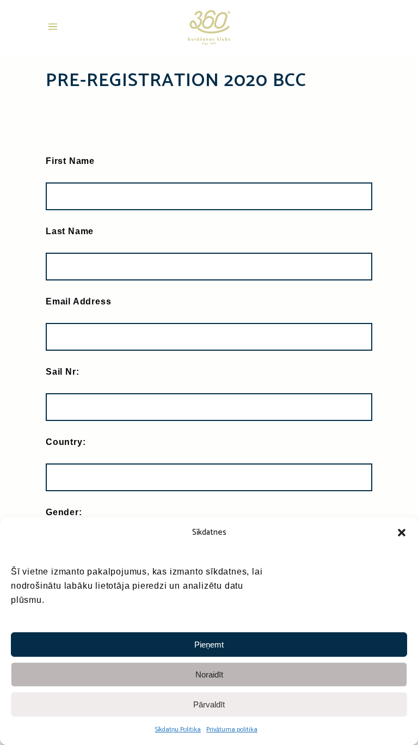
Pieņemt (209, 644)
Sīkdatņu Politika (178, 729)
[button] (401, 532)
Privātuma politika (231, 729)
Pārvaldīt (209, 704)
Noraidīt (209, 674)
